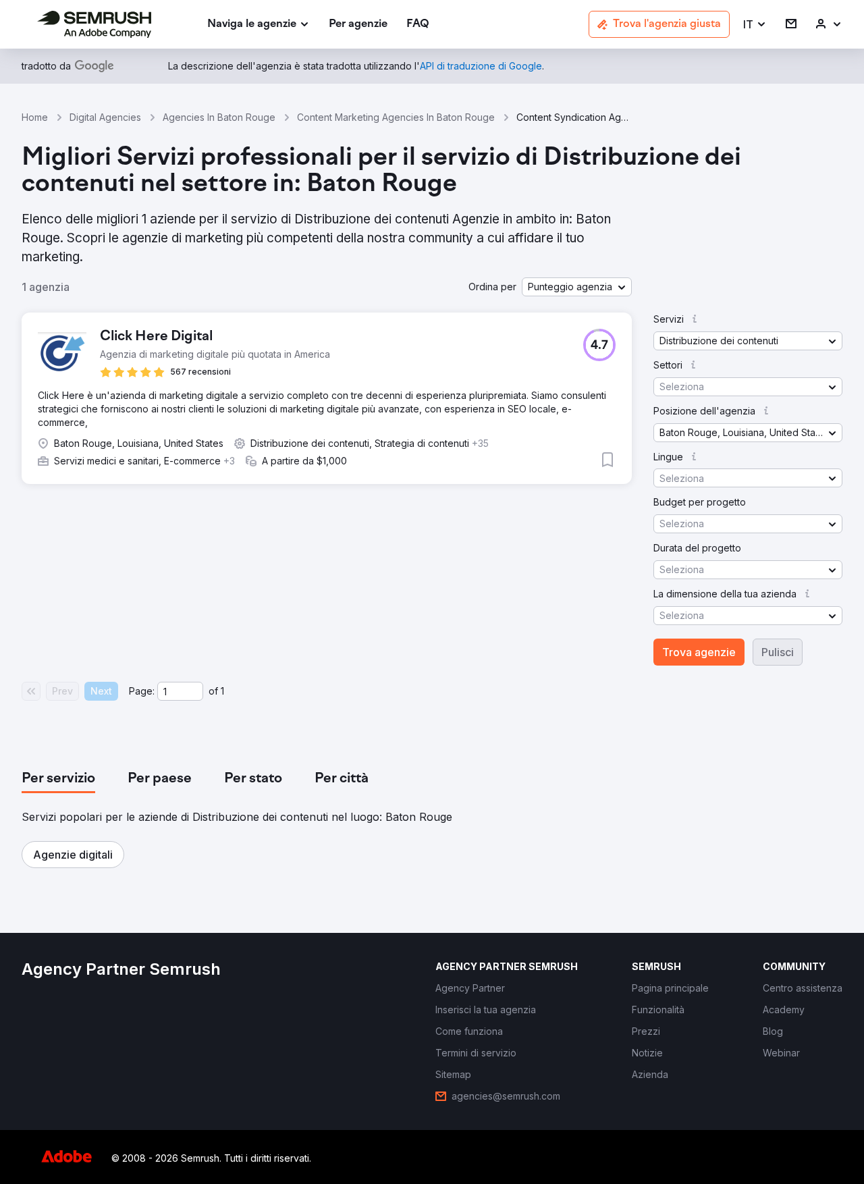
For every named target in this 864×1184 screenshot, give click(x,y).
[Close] (669, 408)
